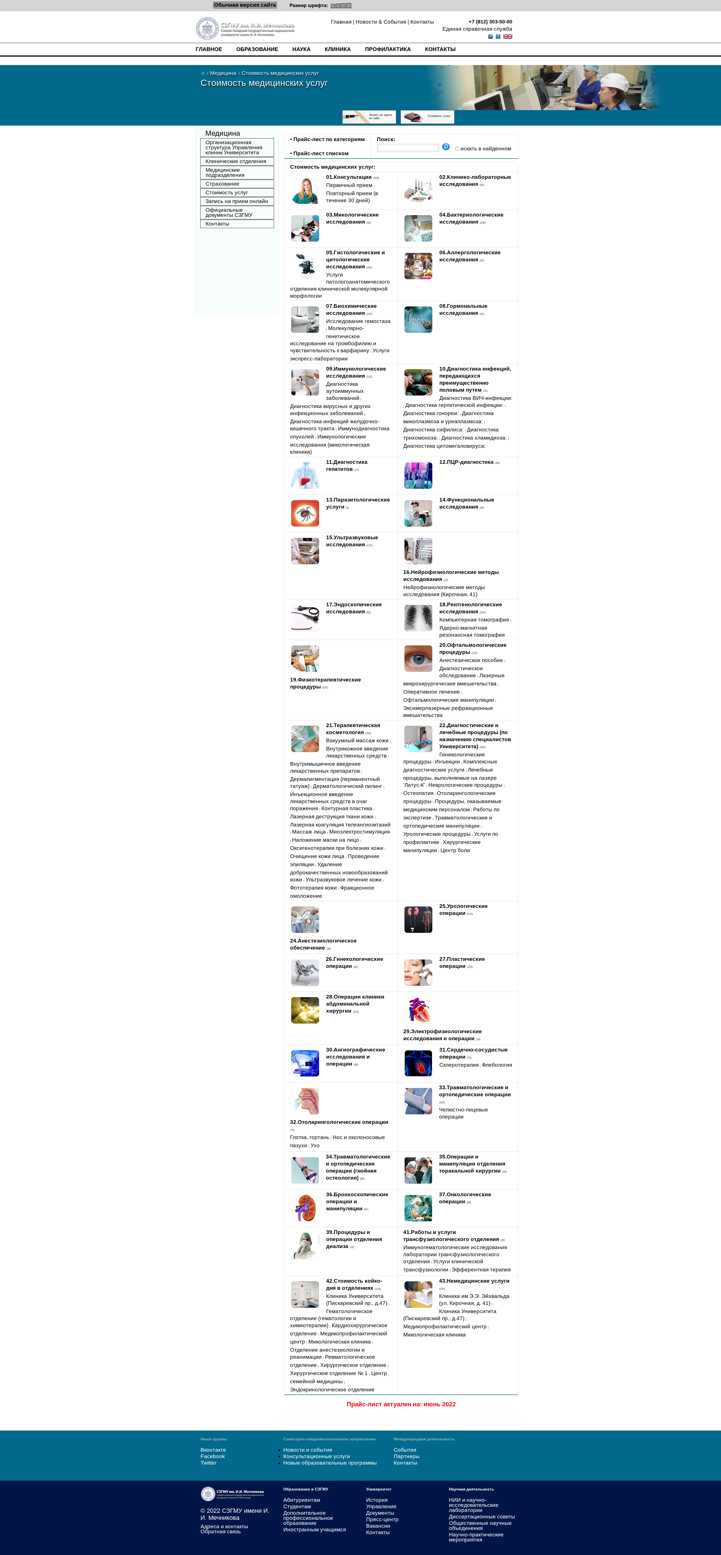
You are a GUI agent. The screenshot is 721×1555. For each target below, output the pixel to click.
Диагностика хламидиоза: (474, 438)
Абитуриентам (301, 1500)
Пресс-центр (382, 1519)
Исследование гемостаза (358, 321)
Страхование (222, 184)
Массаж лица (309, 832)
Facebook (213, 1456)
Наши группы (214, 1439)
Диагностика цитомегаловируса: (444, 446)
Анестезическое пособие (471, 660)
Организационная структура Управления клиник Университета (234, 147)
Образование (257, 49)
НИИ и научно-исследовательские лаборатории (474, 1505)
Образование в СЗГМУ (305, 1489)
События (405, 1450)
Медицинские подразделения (225, 172)
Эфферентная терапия (481, 1270)
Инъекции (447, 762)
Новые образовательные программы (330, 1463)
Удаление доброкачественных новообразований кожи (339, 872)
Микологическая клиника (339, 1342)
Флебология (497, 1065)
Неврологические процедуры (465, 785)
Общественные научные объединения (480, 1525)
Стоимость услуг (227, 192)
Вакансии (378, 1526)
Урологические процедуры (437, 834)
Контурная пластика (346, 808)
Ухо (315, 1145)
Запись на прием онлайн (237, 201)
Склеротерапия (459, 1065)
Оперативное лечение (431, 692)
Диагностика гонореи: (431, 413)
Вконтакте (213, 1450)
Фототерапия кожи (313, 888)
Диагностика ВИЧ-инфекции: (475, 398)
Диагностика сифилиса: (433, 430)
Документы (380, 1513)
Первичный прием (349, 185)
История (377, 1500)
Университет (378, 1489)
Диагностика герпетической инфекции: (454, 405)
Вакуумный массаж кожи (357, 740)
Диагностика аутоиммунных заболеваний (345, 391)
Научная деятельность (471, 1489)
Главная (341, 22)
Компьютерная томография (474, 620)
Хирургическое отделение (353, 1365)
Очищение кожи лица (317, 856)
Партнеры (407, 1456)
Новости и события (307, 1450)
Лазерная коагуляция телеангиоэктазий (340, 825)
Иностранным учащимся (314, 1529)
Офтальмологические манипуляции (448, 700)
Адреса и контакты (224, 1526)
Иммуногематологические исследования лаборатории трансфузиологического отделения (455, 1254)
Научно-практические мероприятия (476, 1537)
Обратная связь (221, 1531)
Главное (209, 49)
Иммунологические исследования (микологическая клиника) (330, 444)
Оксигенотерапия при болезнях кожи (336, 848)
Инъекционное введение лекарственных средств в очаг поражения (328, 801)
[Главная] (203, 73)
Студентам (297, 1506)
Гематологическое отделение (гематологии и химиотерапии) (331, 1318)
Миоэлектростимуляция (359, 832)
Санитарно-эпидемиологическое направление (329, 1439)
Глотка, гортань (309, 1137)
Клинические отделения (236, 161)
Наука (301, 49)
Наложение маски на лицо (325, 840)
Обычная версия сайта (245, 5)
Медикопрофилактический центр (445, 1326)
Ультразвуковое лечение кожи (344, 880)
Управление (381, 1506)
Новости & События (381, 22)
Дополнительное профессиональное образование (308, 1518)
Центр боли (455, 850)
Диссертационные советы (482, 1517)
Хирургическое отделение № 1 (329, 1373)
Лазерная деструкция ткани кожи (331, 816)
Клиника (338, 49)
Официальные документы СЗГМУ (229, 212)
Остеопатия (418, 793)
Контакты (422, 22)
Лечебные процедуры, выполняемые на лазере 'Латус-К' (450, 777)
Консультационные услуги (316, 1456)
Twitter (208, 1463)
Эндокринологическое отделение (332, 1390)
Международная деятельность (424, 1439)
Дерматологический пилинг (347, 786)
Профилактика (388, 49)
